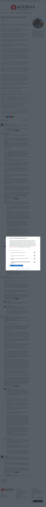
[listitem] (23, 250)
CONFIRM (16, 265)
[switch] (34, 252)
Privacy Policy (28, 268)
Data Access (23, 268)
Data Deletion (18, 268)
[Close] (38, 238)
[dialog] (23, 253)
